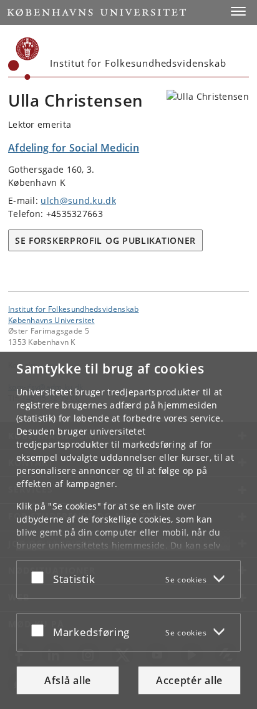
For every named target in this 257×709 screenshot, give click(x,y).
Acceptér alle (189, 680)
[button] (238, 11)
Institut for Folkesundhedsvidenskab (73, 309)
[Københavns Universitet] (23, 58)
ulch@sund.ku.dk (78, 200)
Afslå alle (67, 680)
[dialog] (128, 530)
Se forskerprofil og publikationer (105, 240)
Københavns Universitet (51, 320)
